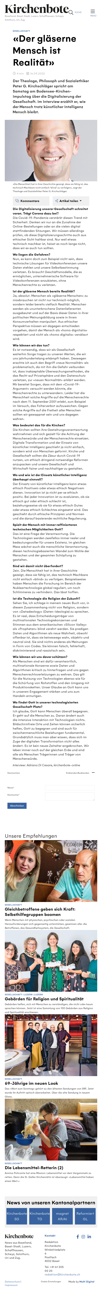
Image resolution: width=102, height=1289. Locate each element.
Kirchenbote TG (39, 1216)
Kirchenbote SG (17, 1216)
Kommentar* (13, 795)
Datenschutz (12, 1281)
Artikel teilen (69, 201)
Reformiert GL (85, 1216)
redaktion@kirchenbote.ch (62, 1274)
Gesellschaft (21, 31)
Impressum (11, 1285)
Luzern (28, 994)
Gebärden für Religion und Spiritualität (44, 999)
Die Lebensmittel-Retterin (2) (34, 1167)
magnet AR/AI (62, 1216)
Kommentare (29, 201)
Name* (10, 788)
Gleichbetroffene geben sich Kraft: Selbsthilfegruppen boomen (40, 912)
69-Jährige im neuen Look (31, 1083)
